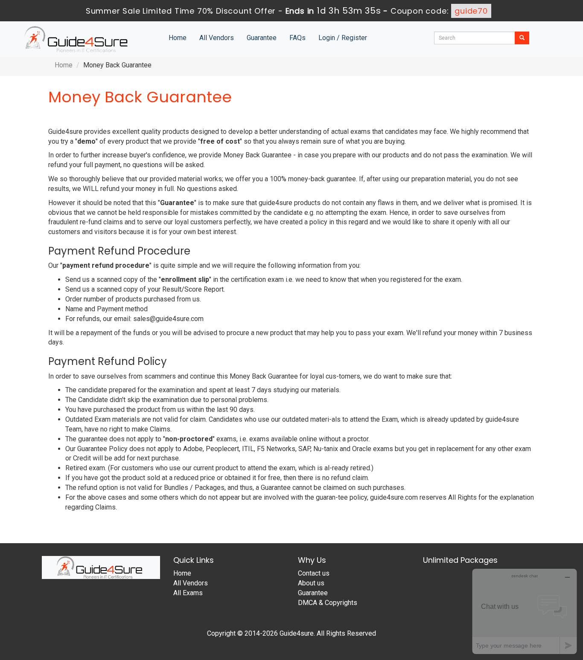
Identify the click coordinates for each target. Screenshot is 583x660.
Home (178, 38)
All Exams (188, 593)
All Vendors (216, 38)
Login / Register (342, 38)
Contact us (313, 573)
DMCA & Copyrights (327, 603)
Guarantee (262, 38)
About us (311, 583)
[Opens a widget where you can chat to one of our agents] (524, 611)
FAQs (297, 38)
